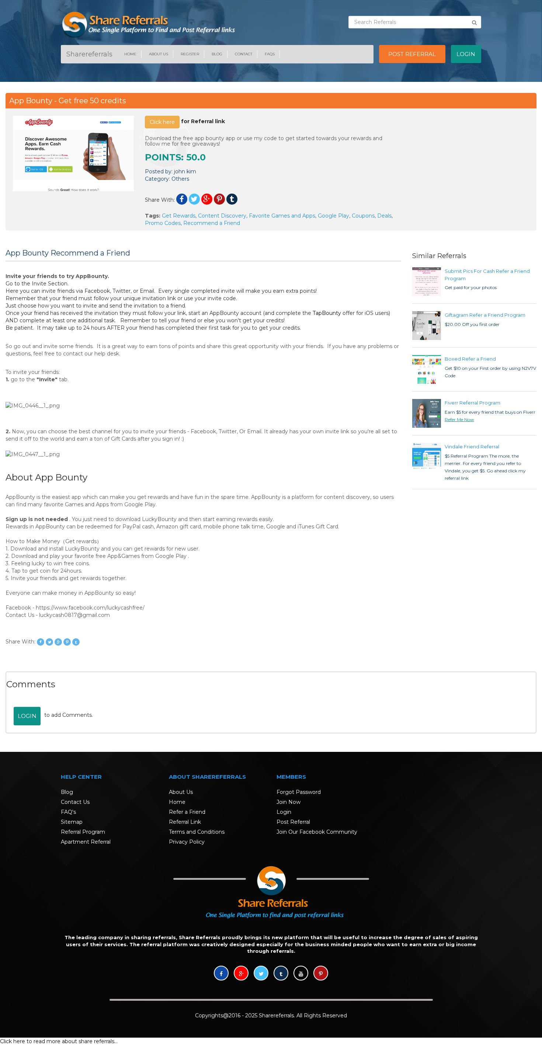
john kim (185, 171)
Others (180, 179)
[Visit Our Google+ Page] (241, 974)
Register (190, 54)
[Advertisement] (469, 162)
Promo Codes (163, 223)
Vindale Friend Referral (472, 446)
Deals (384, 215)
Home (130, 54)
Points (163, 157)
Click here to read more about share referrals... (59, 1041)
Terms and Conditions (197, 832)
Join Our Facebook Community (317, 832)
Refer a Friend (187, 812)
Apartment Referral (86, 842)
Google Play (333, 215)
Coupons (363, 215)
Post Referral (293, 822)
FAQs (270, 54)
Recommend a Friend (211, 223)
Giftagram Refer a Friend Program (485, 315)
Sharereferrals (89, 54)
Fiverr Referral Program (472, 403)
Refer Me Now (459, 419)
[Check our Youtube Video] (300, 974)
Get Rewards (178, 215)
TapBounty (327, 313)
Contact (243, 54)
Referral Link (185, 822)
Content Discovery (222, 215)
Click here (162, 122)
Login (27, 715)
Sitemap (72, 822)
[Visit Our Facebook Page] (221, 974)
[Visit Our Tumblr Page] (281, 974)
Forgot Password (299, 792)
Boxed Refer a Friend (470, 359)
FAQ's (68, 812)
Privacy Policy (187, 842)
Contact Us (75, 802)
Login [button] (465, 54)
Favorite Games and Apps (282, 215)
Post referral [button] (412, 54)
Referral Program (83, 832)
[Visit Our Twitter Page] (261, 974)
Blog (217, 54)
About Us (158, 54)
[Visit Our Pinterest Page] (320, 974)
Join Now (288, 802)
